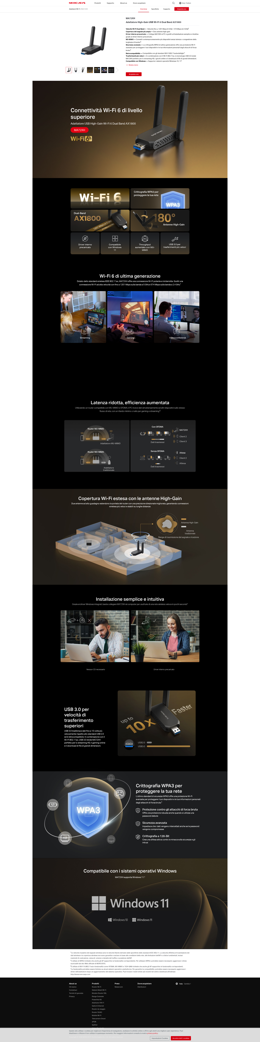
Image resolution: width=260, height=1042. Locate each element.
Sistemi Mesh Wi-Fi (99, 990)
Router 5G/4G (97, 1012)
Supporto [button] (110, 3)
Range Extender (98, 996)
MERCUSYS (77, 3)
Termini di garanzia (76, 993)
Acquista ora (181, 9)
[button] (116, 70)
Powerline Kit (97, 999)
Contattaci (73, 990)
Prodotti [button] (97, 3)
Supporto (166, 9)
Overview (143, 9)
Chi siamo (72, 987)
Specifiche (155, 9)
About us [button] (123, 3)
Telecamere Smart (99, 1018)
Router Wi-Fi (96, 987)
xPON (94, 1022)
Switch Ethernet (98, 1006)
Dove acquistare (139, 3)
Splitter (95, 1025)
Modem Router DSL (99, 993)
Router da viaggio (98, 1009)
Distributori (142, 987)
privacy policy (152, 1033)
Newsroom (119, 987)
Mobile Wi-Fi (96, 1015)
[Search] (173, 3)
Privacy (72, 996)
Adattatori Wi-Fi (74, 9)
